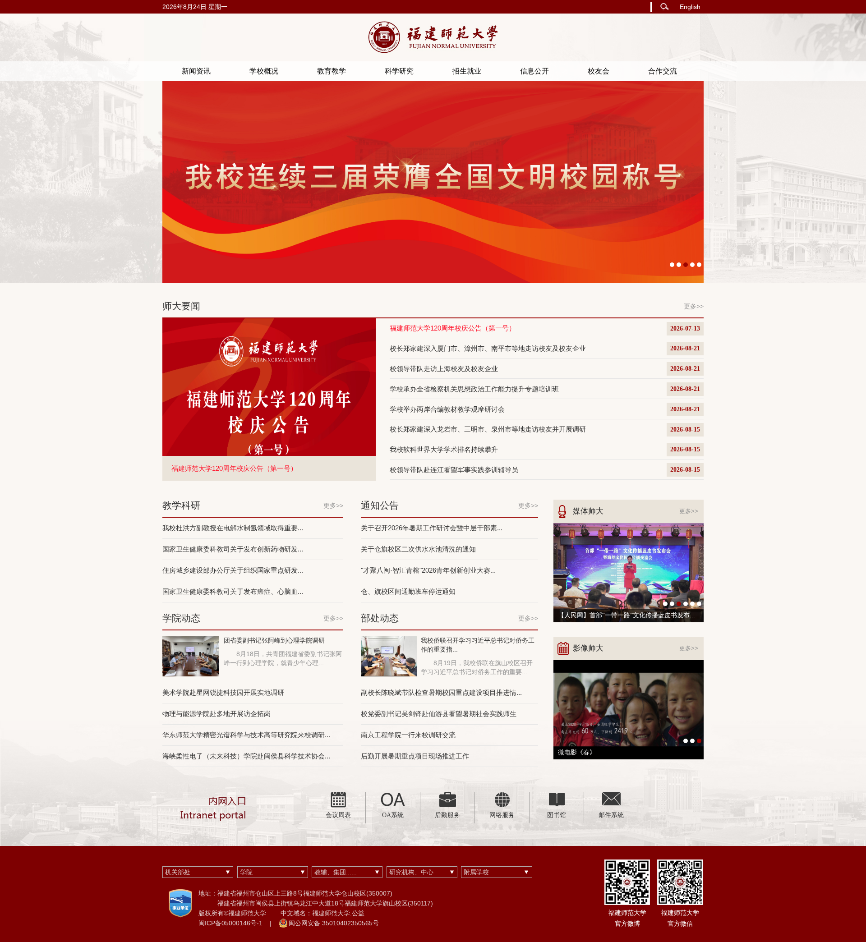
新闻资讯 (196, 71)
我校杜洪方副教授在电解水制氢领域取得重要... (232, 528)
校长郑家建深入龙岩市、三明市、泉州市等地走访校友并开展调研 (488, 429)
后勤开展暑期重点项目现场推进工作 (415, 756)
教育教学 (331, 71)
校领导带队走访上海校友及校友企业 (444, 368)
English (690, 6)
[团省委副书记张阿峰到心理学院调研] (190, 655)
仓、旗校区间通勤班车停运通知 (408, 591)
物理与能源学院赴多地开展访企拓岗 (216, 713)
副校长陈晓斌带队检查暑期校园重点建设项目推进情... (441, 692)
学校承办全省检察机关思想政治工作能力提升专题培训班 (474, 389)
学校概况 (263, 71)
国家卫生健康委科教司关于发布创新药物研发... (232, 549)
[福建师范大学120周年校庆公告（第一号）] (269, 386)
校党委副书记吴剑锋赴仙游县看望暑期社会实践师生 (438, 713)
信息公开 (534, 71)
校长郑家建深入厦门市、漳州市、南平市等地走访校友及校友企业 (488, 348)
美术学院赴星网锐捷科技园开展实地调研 (223, 692)
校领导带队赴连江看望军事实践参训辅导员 (454, 469)
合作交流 (662, 71)
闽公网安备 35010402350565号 (334, 923)
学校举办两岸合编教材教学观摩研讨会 (447, 409)
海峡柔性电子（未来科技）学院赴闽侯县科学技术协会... (246, 756)
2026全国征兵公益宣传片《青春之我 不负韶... (621, 752)
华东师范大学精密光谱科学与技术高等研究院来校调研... (246, 735)
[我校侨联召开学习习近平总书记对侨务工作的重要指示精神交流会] (389, 655)
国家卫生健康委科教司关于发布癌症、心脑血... (232, 591)
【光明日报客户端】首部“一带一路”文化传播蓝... (626, 615)
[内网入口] (214, 807)
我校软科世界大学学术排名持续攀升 (444, 449)
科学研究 (399, 71)
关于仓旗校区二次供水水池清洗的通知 (418, 549)
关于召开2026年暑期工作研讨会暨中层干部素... (431, 528)
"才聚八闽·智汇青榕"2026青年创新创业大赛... (428, 570)
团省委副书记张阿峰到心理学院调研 (274, 640)
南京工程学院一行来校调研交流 (408, 735)
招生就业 (466, 71)
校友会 (598, 71)
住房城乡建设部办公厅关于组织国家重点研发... (232, 570)
